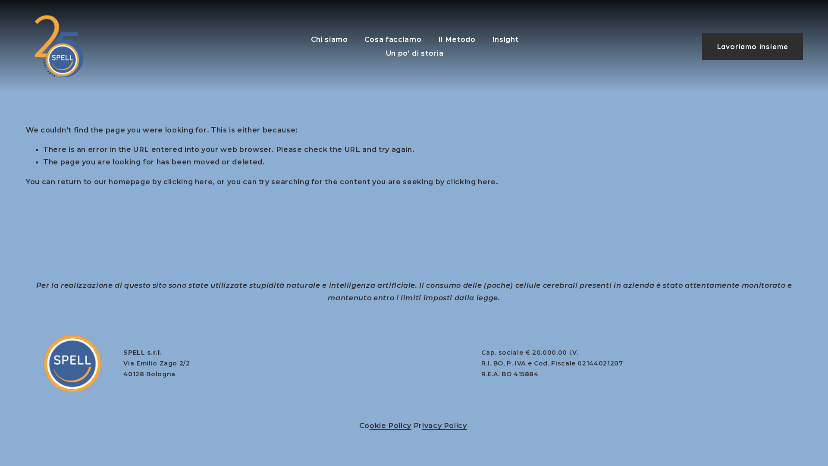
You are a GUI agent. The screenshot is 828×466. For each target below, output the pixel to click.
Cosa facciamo (392, 39)
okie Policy (390, 425)
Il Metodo (457, 39)
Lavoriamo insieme (752, 46)
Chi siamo (329, 39)
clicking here (188, 181)
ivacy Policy (444, 425)
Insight (505, 39)
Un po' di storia (414, 53)
